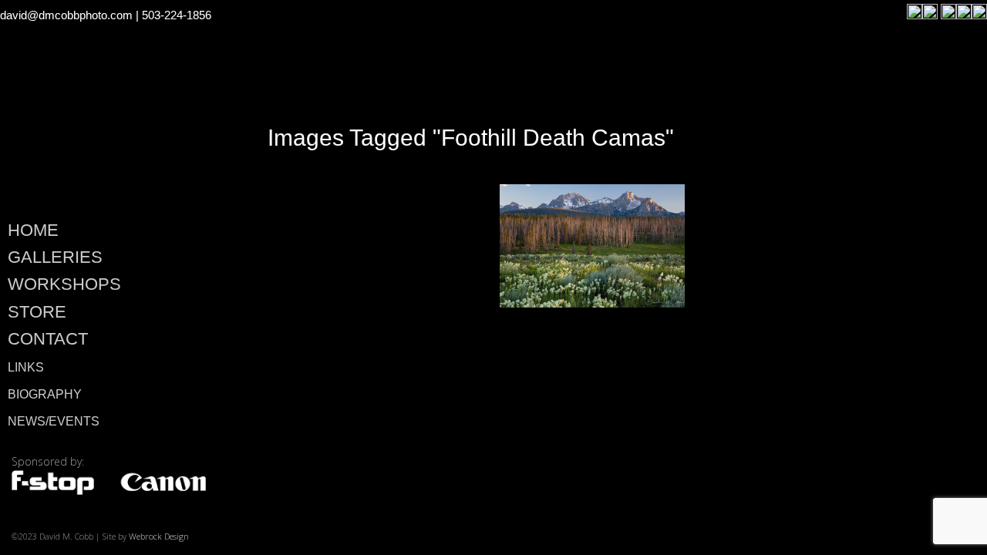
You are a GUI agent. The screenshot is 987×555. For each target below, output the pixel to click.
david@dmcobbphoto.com (66, 15)
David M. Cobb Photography (108, 135)
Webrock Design (159, 536)
